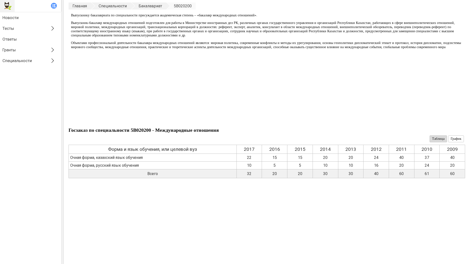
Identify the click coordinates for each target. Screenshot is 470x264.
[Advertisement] (215, 89)
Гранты (9, 49)
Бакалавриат (150, 6)
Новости (10, 17)
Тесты (8, 28)
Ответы (9, 39)
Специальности (17, 60)
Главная (79, 6)
